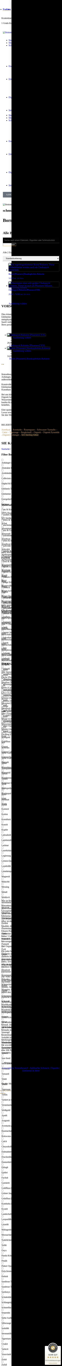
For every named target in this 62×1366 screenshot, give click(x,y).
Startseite (5, 449)
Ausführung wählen (22, 337)
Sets (10, 110)
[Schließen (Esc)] (1, 1090)
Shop (11, 43)
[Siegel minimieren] (59, 1347)
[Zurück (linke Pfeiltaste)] (1, 1093)
